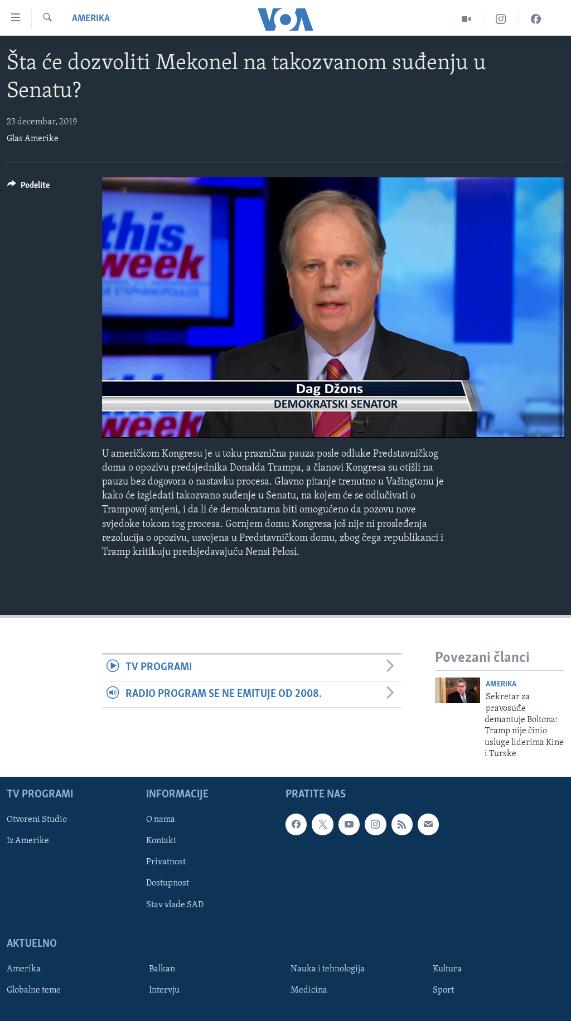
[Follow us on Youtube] (349, 824)
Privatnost (166, 862)
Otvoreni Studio (37, 819)
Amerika (91, 19)
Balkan (162, 969)
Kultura (447, 969)
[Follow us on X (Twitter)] (322, 824)
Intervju (164, 990)
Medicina (309, 990)
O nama (160, 819)
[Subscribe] (428, 824)
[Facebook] (536, 19)
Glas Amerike (33, 138)
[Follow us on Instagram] (375, 824)
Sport (443, 990)
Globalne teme (34, 990)
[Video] (466, 19)
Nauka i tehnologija (328, 969)
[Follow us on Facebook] (296, 824)
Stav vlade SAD (175, 904)
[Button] (28, 188)
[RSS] (402, 824)
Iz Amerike (28, 840)
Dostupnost (167, 883)
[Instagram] (501, 19)
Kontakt (161, 840)
